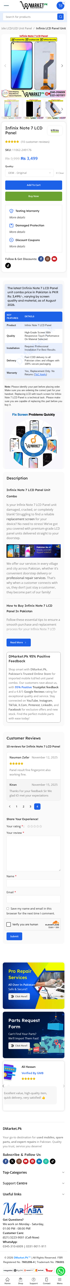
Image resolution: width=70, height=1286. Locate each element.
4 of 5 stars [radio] (37, 826)
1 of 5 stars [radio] (28, 826)
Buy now (33, 196)
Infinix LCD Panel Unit (51, 28)
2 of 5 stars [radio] (31, 826)
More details (17, 246)
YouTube (32, 700)
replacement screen (21, 519)
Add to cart (34, 185)
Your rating (15, 826)
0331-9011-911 (36, 1246)
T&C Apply (40, 374)
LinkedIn (46, 705)
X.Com (22, 705)
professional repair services (26, 578)
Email (11, 892)
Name (12, 876)
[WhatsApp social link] (46, 1161)
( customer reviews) (35, 142)
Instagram (45, 700)
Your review (15, 833)
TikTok (13, 705)
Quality (9, 166)
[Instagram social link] (47, 259)
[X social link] (12, 1161)
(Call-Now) (32, 1237)
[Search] (60, 17)
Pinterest (34, 705)
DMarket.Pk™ (22, 1257)
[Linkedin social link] (39, 1161)
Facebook (15, 709)
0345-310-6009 (13, 1246)
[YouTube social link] (54, 259)
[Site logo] (34, 5)
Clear (61, 173)
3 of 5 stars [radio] (34, 826)
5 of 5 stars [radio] (40, 826)
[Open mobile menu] (6, 5)
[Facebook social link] (41, 259)
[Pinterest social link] (32, 1161)
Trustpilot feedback (46, 687)
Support (9, 1183)
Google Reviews (34, 691)
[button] (5, 65)
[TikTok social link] (8, 265)
